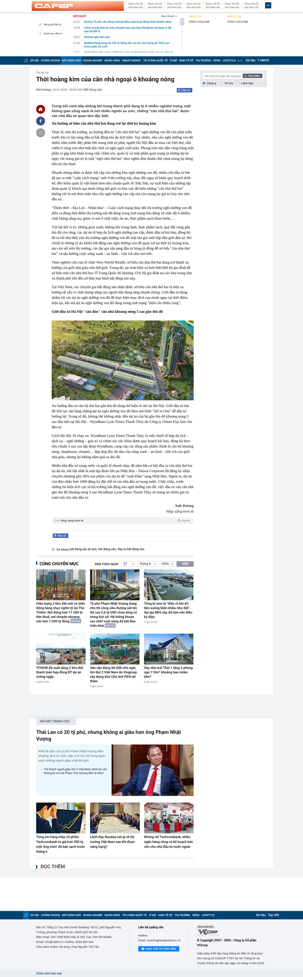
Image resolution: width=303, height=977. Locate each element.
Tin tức (228, 83)
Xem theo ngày (107, 564)
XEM (185, 564)
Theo (122, 520)
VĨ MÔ (173, 60)
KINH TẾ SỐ (186, 60)
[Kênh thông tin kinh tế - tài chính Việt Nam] (78, 6)
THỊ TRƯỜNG (203, 60)
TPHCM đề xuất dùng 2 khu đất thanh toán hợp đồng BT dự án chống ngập (59, 672)
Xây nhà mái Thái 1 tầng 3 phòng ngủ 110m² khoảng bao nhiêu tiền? (168, 672)
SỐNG (216, 60)
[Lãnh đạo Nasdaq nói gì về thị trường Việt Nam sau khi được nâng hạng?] (115, 818)
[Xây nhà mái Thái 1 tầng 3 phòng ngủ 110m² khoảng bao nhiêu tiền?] (168, 649)
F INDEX (263, 60)
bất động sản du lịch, (83, 549)
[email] (40, 132)
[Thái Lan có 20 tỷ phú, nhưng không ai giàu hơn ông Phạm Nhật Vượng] (153, 770)
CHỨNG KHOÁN (50, 60)
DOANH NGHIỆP (92, 60)
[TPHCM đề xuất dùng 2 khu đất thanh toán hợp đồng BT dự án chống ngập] (61, 649)
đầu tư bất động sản (131, 549)
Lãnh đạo (247, 83)
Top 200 (273, 915)
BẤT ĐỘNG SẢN (71, 60)
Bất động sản (93, 90)
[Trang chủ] (26, 60)
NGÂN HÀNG (112, 60)
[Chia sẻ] (40, 121)
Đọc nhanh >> (169, 16)
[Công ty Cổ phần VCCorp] (232, 930)
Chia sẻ (185, 90)
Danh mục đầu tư (53, 33)
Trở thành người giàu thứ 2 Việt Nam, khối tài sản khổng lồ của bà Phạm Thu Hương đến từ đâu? (75, 771)
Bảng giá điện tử (52, 24)
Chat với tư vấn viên (160, 948)
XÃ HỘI (34, 60)
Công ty (211, 83)
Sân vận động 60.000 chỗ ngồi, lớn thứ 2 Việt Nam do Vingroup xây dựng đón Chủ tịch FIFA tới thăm (113, 674)
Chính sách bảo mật (49, 973)
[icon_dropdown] (268, 5)
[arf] (123, 525)
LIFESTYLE (229, 60)
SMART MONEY (131, 60)
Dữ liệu (251, 60)
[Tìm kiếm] (253, 76)
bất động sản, (107, 549)
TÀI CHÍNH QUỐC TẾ (155, 60)
